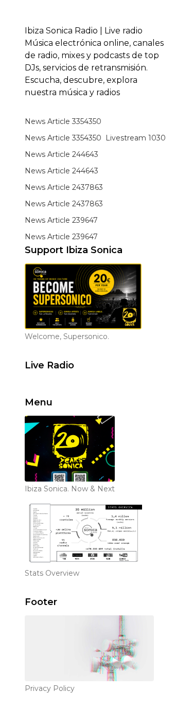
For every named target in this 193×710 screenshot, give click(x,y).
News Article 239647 (61, 220)
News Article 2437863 (64, 187)
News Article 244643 (61, 154)
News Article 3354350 (63, 121)
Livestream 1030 (136, 138)
